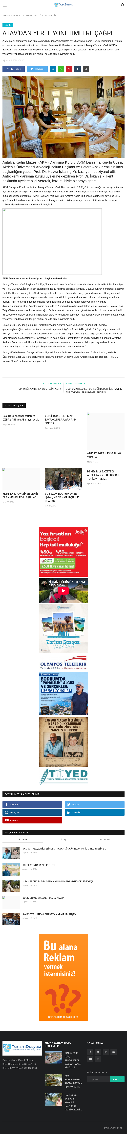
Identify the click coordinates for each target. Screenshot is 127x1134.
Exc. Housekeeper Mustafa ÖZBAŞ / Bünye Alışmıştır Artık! (20, 417)
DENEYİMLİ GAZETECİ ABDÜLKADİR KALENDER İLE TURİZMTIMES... (104, 475)
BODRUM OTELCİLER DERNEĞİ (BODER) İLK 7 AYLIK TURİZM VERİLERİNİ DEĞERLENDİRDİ (94, 390)
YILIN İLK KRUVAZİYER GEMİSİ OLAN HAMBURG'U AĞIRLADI (20, 495)
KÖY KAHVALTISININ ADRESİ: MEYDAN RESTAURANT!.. (73, 1081)
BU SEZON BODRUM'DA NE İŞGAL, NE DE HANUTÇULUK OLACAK (62, 497)
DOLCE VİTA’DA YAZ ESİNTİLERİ (38, 865)
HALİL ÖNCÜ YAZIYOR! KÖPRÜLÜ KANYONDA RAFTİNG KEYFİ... (73, 1102)
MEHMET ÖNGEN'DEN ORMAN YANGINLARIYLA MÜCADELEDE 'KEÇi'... (58, 881)
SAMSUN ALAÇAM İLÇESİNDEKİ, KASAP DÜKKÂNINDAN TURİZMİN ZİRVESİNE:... (64, 848)
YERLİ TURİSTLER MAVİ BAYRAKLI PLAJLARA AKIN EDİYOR (61, 419)
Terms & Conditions (112, 1127)
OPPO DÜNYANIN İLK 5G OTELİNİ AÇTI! (40, 388)
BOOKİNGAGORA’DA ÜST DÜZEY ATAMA (43, 898)
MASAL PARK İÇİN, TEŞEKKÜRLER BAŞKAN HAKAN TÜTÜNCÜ (73, 1060)
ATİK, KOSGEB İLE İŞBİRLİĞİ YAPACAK (104, 455)
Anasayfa (6, 15)
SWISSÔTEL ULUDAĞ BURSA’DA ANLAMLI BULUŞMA (49, 914)
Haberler (17, 15)
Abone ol (117, 1079)
